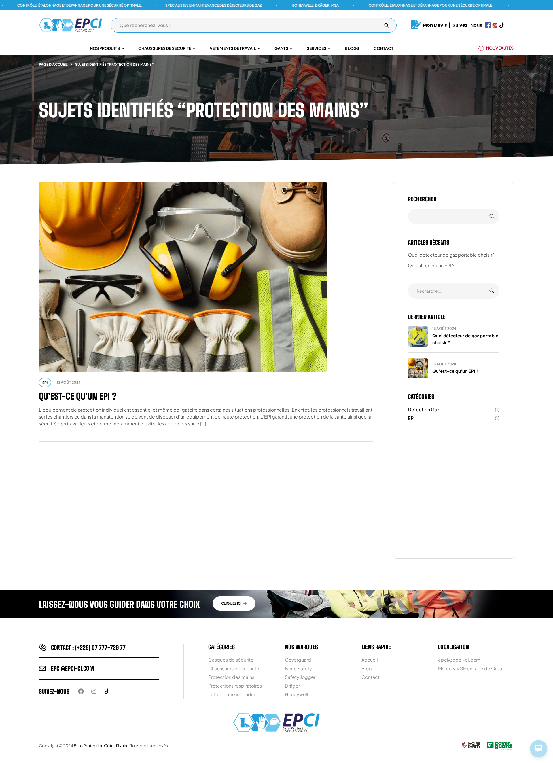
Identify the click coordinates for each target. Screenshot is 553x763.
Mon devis (435, 25)
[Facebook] (81, 691)
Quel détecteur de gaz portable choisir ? (451, 255)
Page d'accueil (53, 64)
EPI (45, 382)
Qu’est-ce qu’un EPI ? (78, 396)
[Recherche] (386, 25)
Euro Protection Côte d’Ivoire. (102, 745)
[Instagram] (94, 691)
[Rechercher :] (453, 291)
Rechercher (422, 199)
